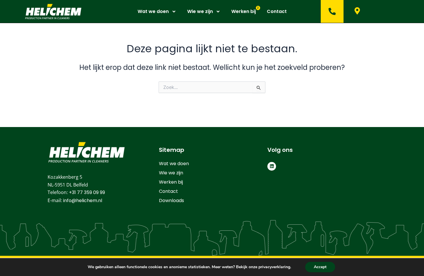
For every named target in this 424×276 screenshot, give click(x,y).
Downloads (171, 200)
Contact (277, 11)
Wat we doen (153, 11)
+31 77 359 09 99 (87, 192)
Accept (320, 267)
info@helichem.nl (82, 200)
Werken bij (243, 11)
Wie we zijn (200, 11)
